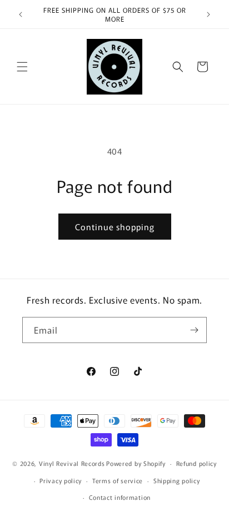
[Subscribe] (194, 330)
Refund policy (196, 463)
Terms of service (117, 480)
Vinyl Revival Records (72, 463)
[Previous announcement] (20, 14)
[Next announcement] (208, 14)
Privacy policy (60, 480)
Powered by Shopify (136, 463)
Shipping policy (176, 480)
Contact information (120, 497)
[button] (22, 66)
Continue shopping (115, 226)
